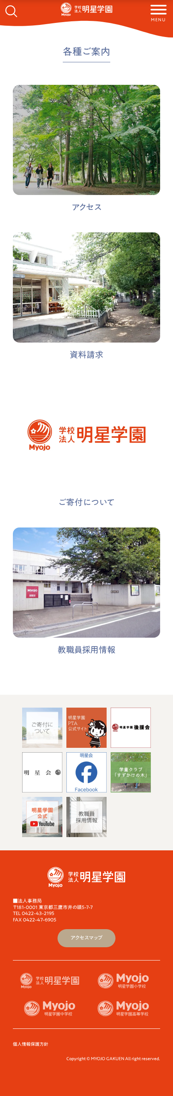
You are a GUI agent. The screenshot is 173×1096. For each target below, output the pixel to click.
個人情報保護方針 (30, 1044)
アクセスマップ (86, 937)
